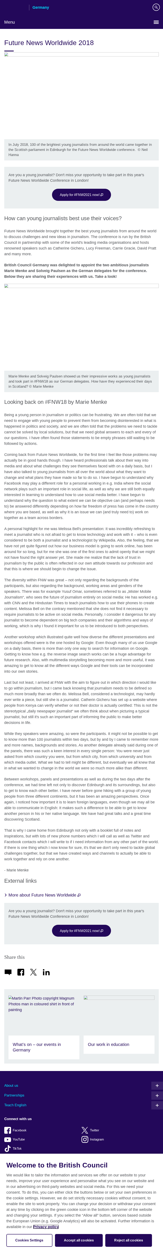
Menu (9, 22)
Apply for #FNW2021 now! (80, 195)
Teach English (15, 1105)
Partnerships (14, 1095)
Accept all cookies (79, 1240)
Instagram (97, 1139)
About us (11, 1086)
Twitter (94, 1130)
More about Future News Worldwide (42, 895)
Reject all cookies (128, 1240)
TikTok (17, 1148)
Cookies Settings (29, 1240)
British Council (15, 8)
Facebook (20, 1130)
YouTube (19, 1139)
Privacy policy (46, 1227)
